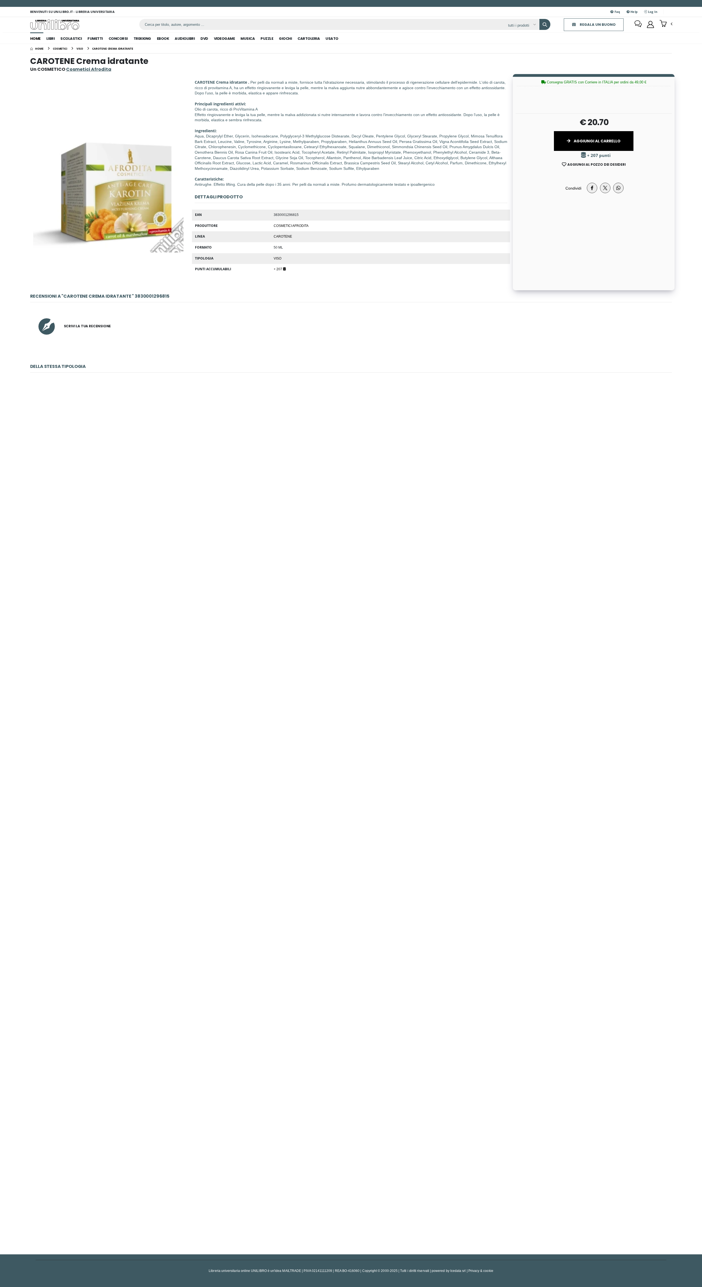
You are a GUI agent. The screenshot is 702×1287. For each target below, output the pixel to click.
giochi (285, 38)
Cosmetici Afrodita (291, 225)
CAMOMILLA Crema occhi (351, 901)
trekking (142, 38)
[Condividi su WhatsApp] (618, 188)
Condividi (573, 188)
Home (35, 38)
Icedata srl (458, 1270)
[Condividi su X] (605, 188)
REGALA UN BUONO (597, 24)
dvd (204, 38)
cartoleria (309, 38)
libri (50, 38)
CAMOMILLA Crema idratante (351, 613)
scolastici (71, 38)
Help (634, 12)
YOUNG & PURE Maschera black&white (350, 469)
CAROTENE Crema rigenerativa (351, 1190)
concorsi (118, 38)
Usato (331, 38)
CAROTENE (283, 236)
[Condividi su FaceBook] (592, 188)
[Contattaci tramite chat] (638, 24)
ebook (163, 38)
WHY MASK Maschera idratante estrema (351, 1046)
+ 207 (278, 269)
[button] (665, 24)
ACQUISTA (353, 508)
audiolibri (185, 38)
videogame (224, 38)
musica (247, 38)
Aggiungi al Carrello (597, 141)
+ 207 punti (598, 155)
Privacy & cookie (480, 1270)
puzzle (267, 38)
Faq (616, 12)
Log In (652, 12)
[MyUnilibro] (650, 24)
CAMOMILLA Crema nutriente (351, 757)
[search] (544, 24)
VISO (277, 258)
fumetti (95, 38)
